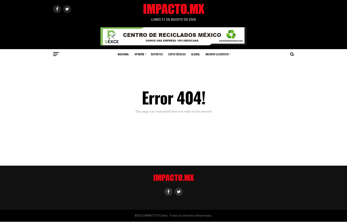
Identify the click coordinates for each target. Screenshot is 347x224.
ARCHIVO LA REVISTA (217, 54)
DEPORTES (157, 54)
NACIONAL (123, 54)
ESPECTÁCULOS (177, 54)
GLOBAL (195, 54)
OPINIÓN (139, 54)
